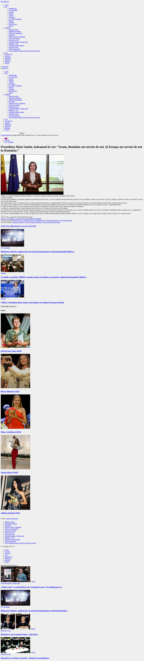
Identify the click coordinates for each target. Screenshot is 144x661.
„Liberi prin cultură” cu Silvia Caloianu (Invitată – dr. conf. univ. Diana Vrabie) (35, 222)
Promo (11, 26)
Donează (7, 61)
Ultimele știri (13, 8)
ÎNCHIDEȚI (5, 1)
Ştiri (6, 7)
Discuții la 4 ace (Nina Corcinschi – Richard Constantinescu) (25, 658)
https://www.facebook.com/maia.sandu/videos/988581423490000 (21, 219)
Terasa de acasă (13, 47)
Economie (12, 17)
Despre (7, 63)
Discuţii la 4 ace (14, 40)
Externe (11, 12)
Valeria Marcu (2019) (9, 472)
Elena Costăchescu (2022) (11, 432)
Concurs (7, 56)
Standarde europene (15, 31)
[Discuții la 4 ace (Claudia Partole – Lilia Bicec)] (18, 629)
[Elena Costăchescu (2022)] (15, 428)
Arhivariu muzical (14, 49)
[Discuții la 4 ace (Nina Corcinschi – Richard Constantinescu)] (18, 652)
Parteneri (7, 59)
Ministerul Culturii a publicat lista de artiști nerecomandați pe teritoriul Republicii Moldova (37, 252)
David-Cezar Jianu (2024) (11, 351)
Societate (11, 22)
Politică (11, 21)
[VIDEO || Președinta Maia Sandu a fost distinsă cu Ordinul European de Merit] (12, 297)
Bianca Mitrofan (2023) (10, 391)
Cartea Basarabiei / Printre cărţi (18, 42)
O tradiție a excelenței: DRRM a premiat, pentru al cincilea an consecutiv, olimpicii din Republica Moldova (43, 277)
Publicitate (8, 58)
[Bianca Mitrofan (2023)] (15, 387)
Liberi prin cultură (14, 38)
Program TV (9, 54)
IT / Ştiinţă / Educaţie (15, 19)
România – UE (13, 44)
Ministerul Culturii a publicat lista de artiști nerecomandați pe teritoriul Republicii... (34, 611)
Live (6, 52)
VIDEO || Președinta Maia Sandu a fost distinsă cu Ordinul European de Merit (32, 302)
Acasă (7, 5)
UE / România (13, 10)
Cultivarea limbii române (16, 45)
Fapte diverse (13, 24)
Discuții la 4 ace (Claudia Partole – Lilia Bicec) (19, 634)
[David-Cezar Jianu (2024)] (15, 347)
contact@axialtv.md (12, 518)
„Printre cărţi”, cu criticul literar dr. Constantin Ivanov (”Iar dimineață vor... (31, 587)
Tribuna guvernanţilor (15, 33)
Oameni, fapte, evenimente (17, 37)
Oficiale (11, 14)
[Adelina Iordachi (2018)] (15, 509)
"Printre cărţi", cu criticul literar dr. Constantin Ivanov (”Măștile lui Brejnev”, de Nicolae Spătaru (42, 220)
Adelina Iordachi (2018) (10, 513)
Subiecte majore (14, 29)
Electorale (12, 35)
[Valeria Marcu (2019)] (15, 469)
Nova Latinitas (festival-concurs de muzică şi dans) (24, 51)
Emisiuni (7, 28)
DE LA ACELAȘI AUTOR (27, 226)
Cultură (11, 15)
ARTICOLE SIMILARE (9, 226)
